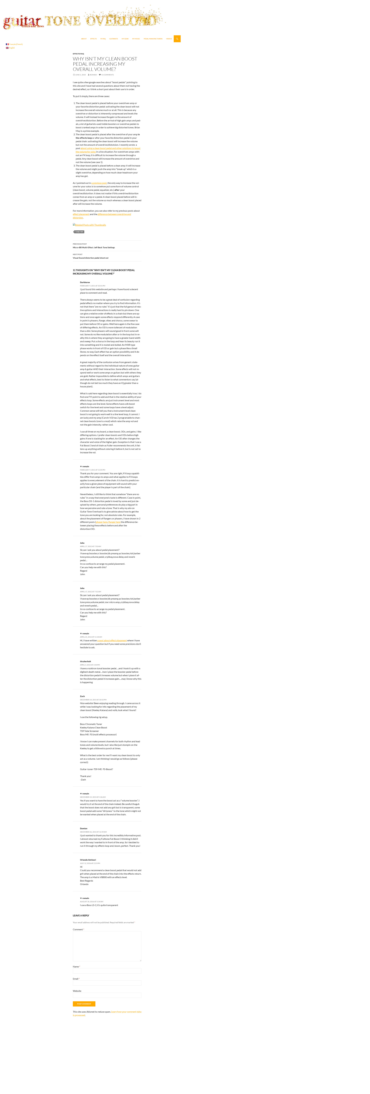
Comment (78, 929)
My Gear (125, 39)
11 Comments (107, 75)
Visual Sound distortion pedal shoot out (90, 256)
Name (76, 966)
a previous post (99, 183)
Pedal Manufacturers (153, 39)
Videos (169, 39)
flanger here (114, 522)
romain (93, 75)
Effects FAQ (78, 54)
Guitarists (113, 39)
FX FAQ (103, 39)
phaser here (102, 522)
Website (77, 990)
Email (76, 978)
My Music (136, 39)
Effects (93, 39)
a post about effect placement (112, 640)
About (84, 39)
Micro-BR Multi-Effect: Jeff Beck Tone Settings (94, 246)
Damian (83, 828)
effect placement (81, 214)
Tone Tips (79, 232)
